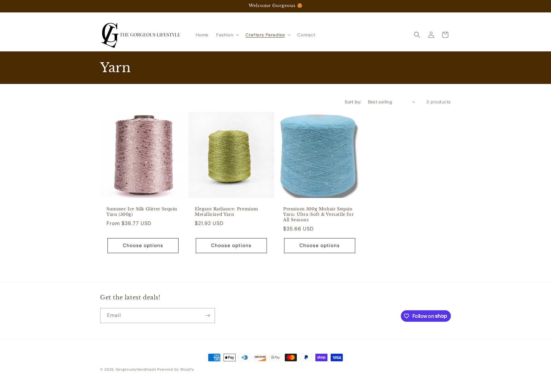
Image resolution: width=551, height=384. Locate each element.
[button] (227, 34)
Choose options (143, 245)
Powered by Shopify (175, 369)
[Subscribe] (208, 315)
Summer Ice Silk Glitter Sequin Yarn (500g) (142, 212)
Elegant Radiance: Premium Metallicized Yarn (226, 212)
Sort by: (353, 102)
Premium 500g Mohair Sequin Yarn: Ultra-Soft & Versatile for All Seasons (318, 214)
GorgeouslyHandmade (136, 369)
